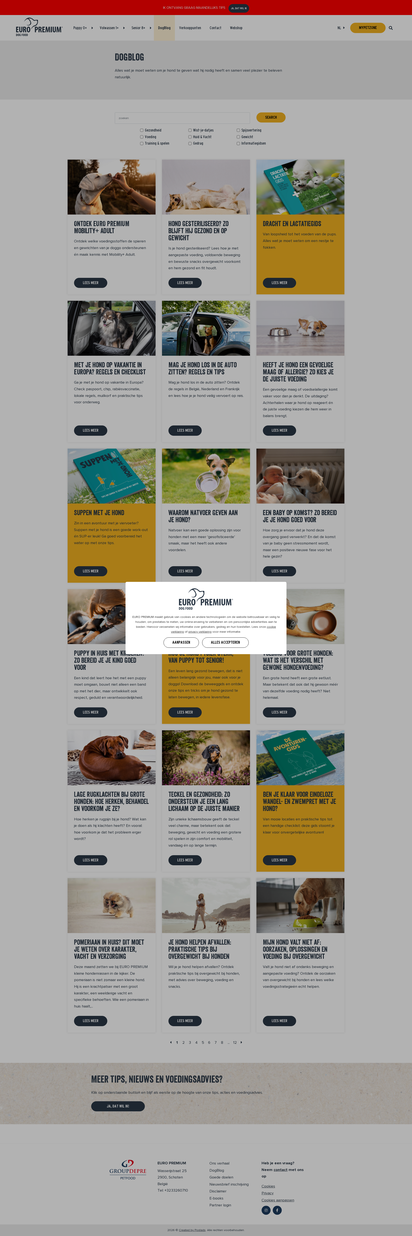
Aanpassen (181, 642)
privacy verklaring (200, 632)
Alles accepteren (225, 642)
